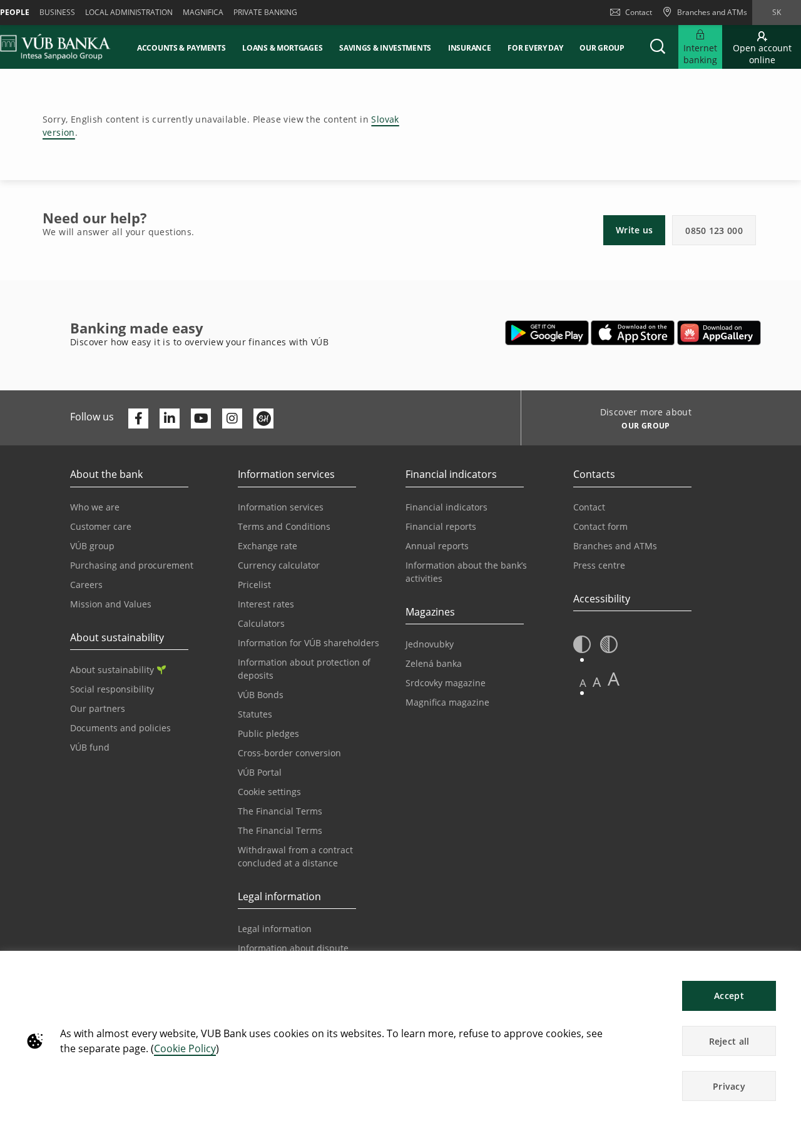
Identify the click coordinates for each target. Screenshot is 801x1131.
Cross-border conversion (289, 753)
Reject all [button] (729, 1041)
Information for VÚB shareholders (308, 643)
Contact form (600, 526)
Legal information (275, 929)
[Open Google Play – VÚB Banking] (547, 332)
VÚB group (92, 546)
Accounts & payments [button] (181, 48)
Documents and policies (120, 728)
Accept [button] (729, 996)
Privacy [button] (729, 1086)
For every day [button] (535, 48)
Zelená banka (434, 663)
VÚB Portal (260, 772)
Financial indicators (446, 507)
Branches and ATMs (615, 546)
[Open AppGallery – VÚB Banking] (719, 332)
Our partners (97, 708)
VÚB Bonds (260, 695)
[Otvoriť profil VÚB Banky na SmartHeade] (263, 418)
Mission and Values (110, 604)
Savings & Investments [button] (385, 48)
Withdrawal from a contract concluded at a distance (295, 856)
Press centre (599, 565)
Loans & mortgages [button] (282, 48)
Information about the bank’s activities (466, 571)
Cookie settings (269, 792)
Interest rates (266, 604)
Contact (638, 12)
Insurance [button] (469, 48)
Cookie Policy (185, 1048)
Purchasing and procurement (131, 565)
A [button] (582, 683)
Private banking (265, 12)
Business (57, 12)
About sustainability (112, 670)
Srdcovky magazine (446, 683)
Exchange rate (267, 546)
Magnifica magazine (447, 702)
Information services (281, 507)
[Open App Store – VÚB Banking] (633, 332)
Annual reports (437, 546)
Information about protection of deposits (304, 668)
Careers (86, 585)
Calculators (261, 623)
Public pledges (268, 733)
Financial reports (441, 526)
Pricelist (254, 585)
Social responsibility (112, 689)
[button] (657, 47)
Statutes (255, 714)
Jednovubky (430, 644)
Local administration (129, 12)
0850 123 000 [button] (714, 230)
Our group (601, 48)
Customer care (100, 526)
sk (776, 12)
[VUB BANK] (55, 47)
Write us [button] (634, 230)
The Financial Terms (280, 811)
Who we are (95, 507)
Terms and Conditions (284, 526)
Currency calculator (279, 565)
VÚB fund (90, 747)
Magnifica (203, 12)
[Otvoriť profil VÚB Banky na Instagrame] (232, 418)
